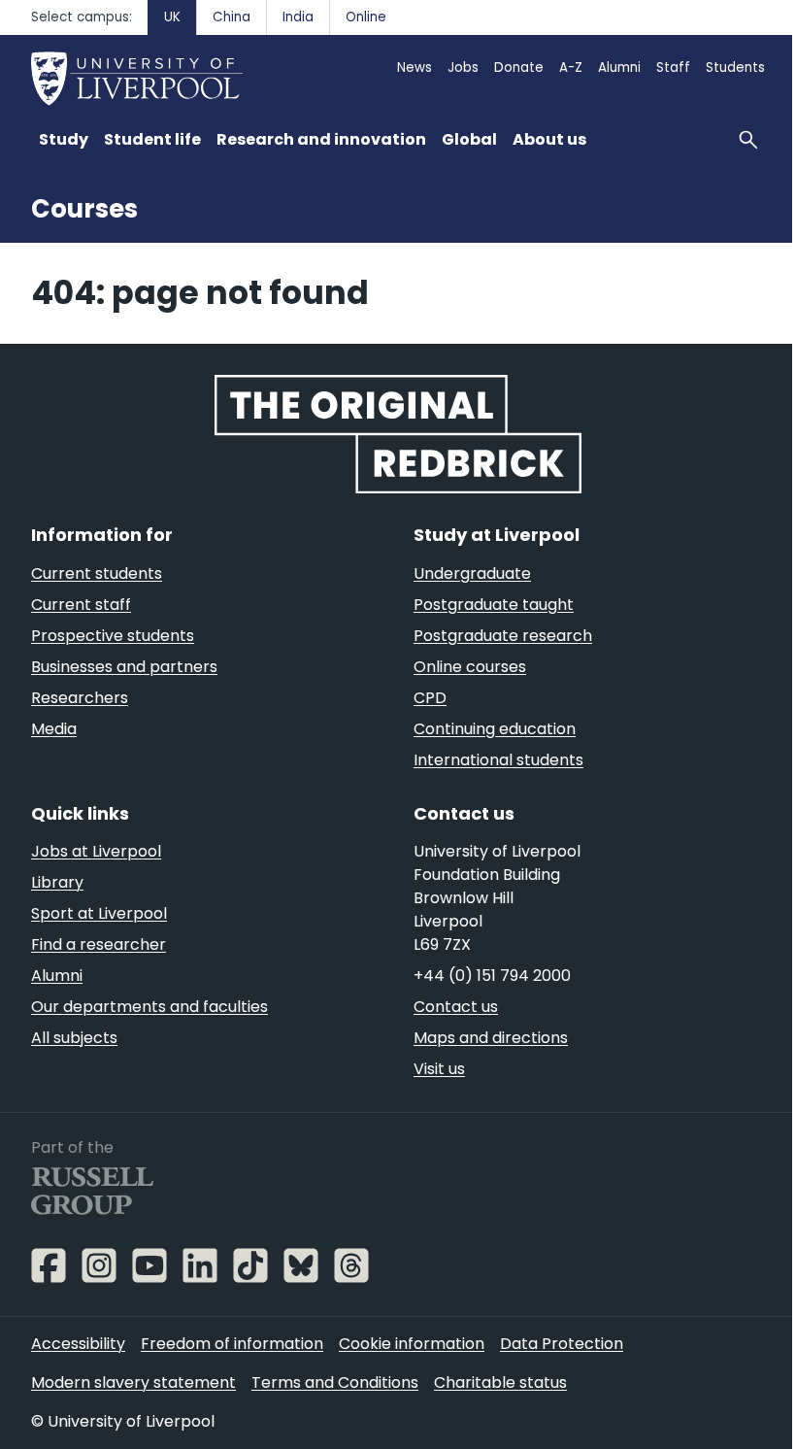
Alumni (619, 67)
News (414, 67)
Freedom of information (232, 1343)
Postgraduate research (503, 635)
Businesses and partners (124, 667)
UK (172, 17)
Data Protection (561, 1343)
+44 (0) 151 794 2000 (492, 975)
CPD (430, 698)
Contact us (456, 1006)
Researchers (79, 698)
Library (57, 882)
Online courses (470, 667)
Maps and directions (491, 1038)
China (231, 17)
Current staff (81, 604)
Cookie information (411, 1343)
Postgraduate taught (494, 604)
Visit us (439, 1069)
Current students (96, 573)
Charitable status (500, 1382)
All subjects (74, 1038)
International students (498, 760)
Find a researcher (98, 944)
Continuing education (495, 729)
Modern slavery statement (133, 1382)
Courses (84, 208)
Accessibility (78, 1343)
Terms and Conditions (334, 1382)
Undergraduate (472, 573)
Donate (519, 67)
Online (366, 17)
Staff (673, 67)
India (298, 17)
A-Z (570, 67)
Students (735, 67)
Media (54, 729)
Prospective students (112, 635)
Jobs (463, 67)
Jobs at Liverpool (96, 851)
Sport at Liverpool (99, 913)
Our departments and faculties (149, 1006)
